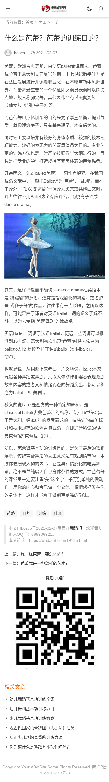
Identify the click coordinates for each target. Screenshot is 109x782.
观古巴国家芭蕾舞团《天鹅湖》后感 (42, 728)
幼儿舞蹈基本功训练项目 (32, 708)
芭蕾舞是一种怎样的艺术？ (45, 563)
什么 (58, 513)
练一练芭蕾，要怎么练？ (43, 554)
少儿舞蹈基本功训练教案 (32, 718)
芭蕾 (42, 22)
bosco (19, 52)
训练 (42, 513)
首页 (30, 22)
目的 (26, 513)
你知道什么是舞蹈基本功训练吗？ (40, 747)
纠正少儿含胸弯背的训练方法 (36, 737)
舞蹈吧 (76, 528)
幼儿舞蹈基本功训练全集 (32, 699)
